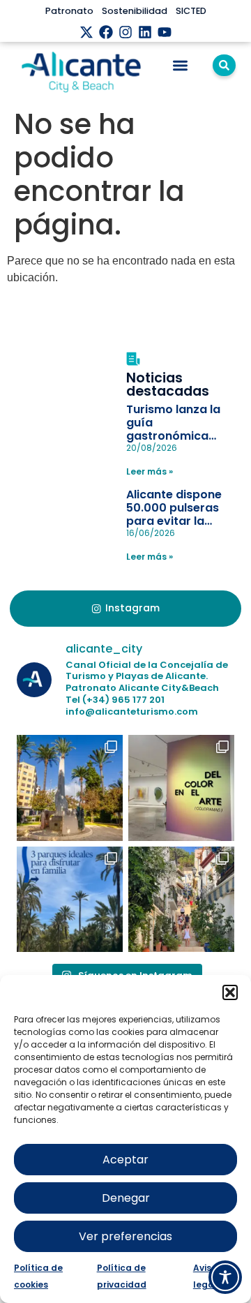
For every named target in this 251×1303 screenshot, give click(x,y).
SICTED (191, 11)
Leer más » (149, 471)
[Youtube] (164, 32)
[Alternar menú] (180, 65)
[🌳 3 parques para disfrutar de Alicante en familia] (70, 900)
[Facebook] (106, 32)
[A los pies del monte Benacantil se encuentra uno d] (181, 900)
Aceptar (125, 1160)
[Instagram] (125, 32)
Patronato (69, 11)
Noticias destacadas (167, 384)
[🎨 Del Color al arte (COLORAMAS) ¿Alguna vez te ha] (181, 788)
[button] (230, 992)
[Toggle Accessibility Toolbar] (225, 1277)
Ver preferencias (125, 1236)
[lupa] (224, 65)
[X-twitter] (86, 32)
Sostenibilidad (134, 11)
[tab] (125, 608)
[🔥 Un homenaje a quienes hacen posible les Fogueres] (70, 788)
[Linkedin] (145, 32)
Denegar (126, 1198)
